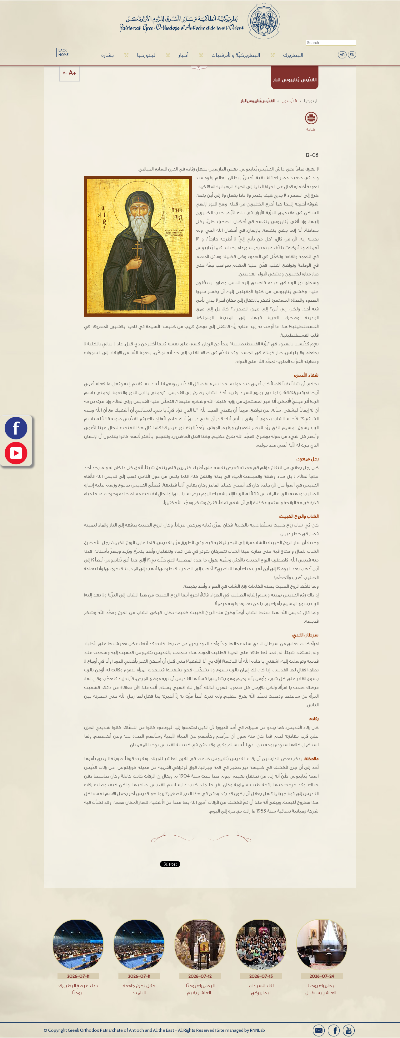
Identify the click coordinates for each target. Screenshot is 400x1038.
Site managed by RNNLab (241, 1030)
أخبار (183, 55)
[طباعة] (311, 118)
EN (352, 55)
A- (65, 73)
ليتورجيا (146, 55)
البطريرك (293, 55)
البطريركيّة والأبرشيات (236, 55)
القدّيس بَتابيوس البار (257, 100)
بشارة (107, 55)
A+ (72, 73)
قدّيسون (289, 100)
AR (342, 55)
